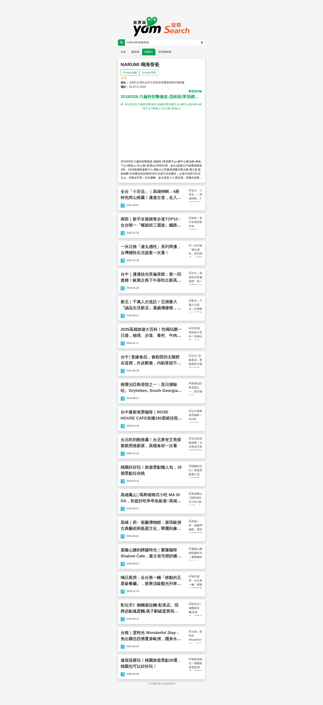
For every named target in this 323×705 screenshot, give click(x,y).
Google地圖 (130, 72)
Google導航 (149, 72)
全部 (123, 51)
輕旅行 (149, 51)
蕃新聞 (135, 51)
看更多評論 (195, 91)
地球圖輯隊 (165, 51)
